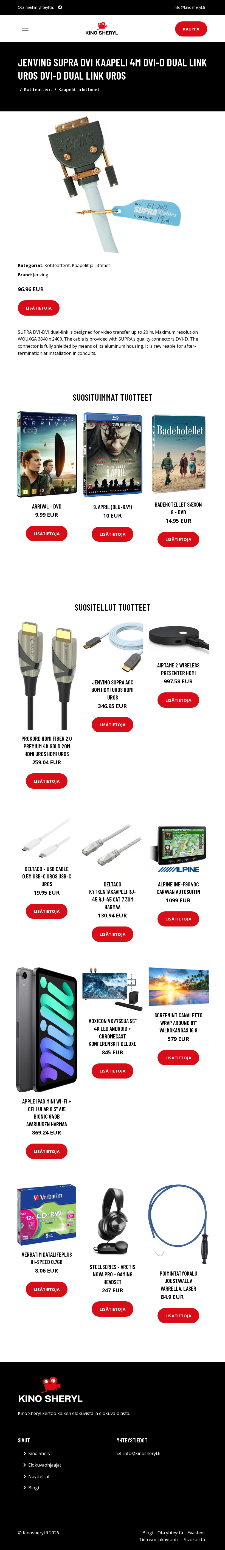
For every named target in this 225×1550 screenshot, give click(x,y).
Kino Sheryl (40, 1453)
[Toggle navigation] (25, 28)
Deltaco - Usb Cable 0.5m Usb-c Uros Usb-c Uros (46, 876)
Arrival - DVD (46, 506)
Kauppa (191, 29)
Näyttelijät (39, 1476)
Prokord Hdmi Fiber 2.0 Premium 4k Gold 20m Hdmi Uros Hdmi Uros (46, 746)
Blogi (33, 1488)
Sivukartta (194, 1540)
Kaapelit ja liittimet (79, 89)
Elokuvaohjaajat (44, 1465)
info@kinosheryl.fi (189, 7)
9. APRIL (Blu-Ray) (112, 506)
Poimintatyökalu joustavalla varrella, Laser (178, 1281)
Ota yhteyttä (170, 1533)
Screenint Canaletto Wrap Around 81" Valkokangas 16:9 (178, 1023)
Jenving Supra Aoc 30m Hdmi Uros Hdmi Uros (113, 690)
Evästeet (196, 1533)
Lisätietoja (39, 308)
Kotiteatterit (38, 89)
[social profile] (60, 7)
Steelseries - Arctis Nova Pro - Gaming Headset (112, 1274)
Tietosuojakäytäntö (159, 1540)
